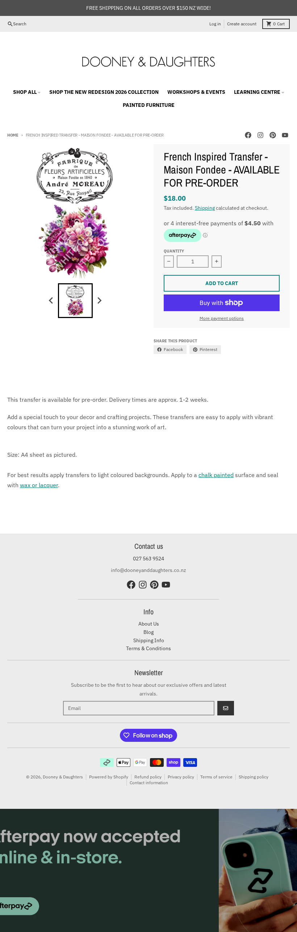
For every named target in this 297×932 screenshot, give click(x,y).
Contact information (149, 782)
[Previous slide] (51, 300)
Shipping (205, 208)
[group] (75, 300)
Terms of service (216, 777)
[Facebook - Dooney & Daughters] (248, 135)
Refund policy (148, 777)
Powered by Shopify (108, 777)
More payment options (222, 318)
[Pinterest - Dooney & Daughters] (272, 135)
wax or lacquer (39, 485)
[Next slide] (99, 300)
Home (12, 135)
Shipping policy (253, 777)
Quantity (174, 251)
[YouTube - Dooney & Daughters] (285, 135)
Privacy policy (181, 777)
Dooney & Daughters (63, 777)
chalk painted (216, 474)
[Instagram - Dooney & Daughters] (260, 135)
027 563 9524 (148, 558)
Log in (215, 23)
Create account (241, 23)
